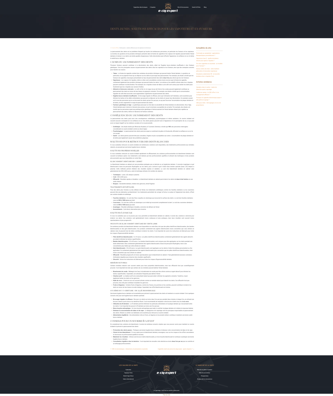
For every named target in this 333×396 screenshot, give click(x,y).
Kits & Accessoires (183, 7)
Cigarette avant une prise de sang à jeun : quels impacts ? (175, 349)
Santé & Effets (196, 7)
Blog (205, 7)
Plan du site (166, 395)
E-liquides (152, 7)
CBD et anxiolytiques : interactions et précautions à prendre (130, 349)
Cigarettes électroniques (140, 7)
